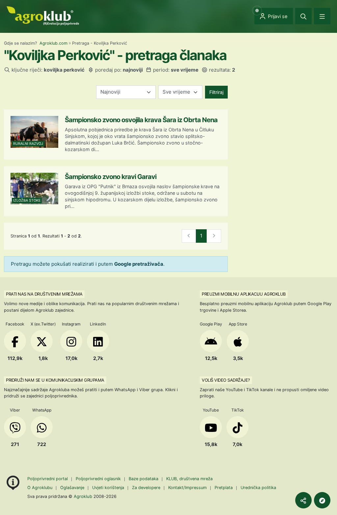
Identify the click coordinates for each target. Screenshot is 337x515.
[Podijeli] (303, 500)
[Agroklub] (43, 15)
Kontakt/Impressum (187, 487)
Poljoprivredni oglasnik (99, 478)
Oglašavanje (72, 487)
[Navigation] (322, 16)
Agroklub (83, 496)
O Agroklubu (39, 487)
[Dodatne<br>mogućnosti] (322, 500)
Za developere (146, 487)
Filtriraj (216, 92)
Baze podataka (144, 478)
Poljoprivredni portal (48, 478)
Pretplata (224, 487)
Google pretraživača (138, 264)
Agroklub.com (53, 43)
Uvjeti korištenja (108, 487)
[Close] (303, 16)
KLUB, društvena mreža (189, 478)
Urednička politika (258, 487)
